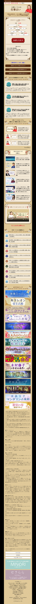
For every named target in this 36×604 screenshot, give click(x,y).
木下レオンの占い (11, 583)
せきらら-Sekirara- (23, 597)
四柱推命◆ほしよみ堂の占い (18, 591)
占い (20, 3)
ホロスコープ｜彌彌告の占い (18, 590)
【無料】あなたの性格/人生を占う (18, 65)
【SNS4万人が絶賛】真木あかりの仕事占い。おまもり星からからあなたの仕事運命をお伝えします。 (23, 197)
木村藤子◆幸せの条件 (22, 588)
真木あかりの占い (22, 585)
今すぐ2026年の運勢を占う (18, 225)
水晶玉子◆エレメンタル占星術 (21, 583)
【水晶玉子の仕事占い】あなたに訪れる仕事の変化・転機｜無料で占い (22, 181)
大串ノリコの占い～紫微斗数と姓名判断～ (11, 3)
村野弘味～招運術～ (22, 586)
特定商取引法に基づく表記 (18, 598)
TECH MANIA (16, 597)
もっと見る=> (27, 147)
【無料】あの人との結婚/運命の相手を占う (18, 73)
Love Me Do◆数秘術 (14, 585)
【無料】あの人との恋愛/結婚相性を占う (18, 69)
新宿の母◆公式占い (18, 594)
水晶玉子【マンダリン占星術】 (18, 593)
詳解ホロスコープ (20, 589)
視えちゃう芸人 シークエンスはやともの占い (18, 584)
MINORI (10, 597)
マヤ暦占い (14, 589)
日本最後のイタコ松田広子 (13, 586)
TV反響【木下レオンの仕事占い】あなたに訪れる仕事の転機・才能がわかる (23, 165)
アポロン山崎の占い (13, 588)
